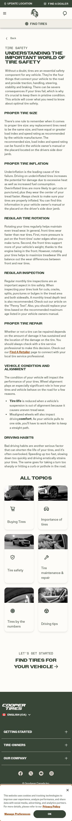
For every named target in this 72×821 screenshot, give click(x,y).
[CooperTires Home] (34, 13)
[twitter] (31, 773)
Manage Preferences (17, 814)
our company (15, 758)
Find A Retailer (20, 352)
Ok (49, 814)
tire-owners (14, 745)
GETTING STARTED (18, 732)
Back (13, 38)
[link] (56, 3)
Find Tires (38, 24)
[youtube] (41, 773)
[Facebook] (20, 773)
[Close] (68, 790)
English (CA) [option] (16, 714)
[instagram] (51, 773)
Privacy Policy (51, 806)
